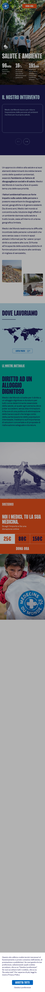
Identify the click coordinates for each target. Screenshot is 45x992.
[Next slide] (26, 141)
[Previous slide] (18, 141)
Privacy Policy (14, 974)
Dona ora (22, 549)
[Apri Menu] (41, 6)
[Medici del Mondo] (5, 6)
